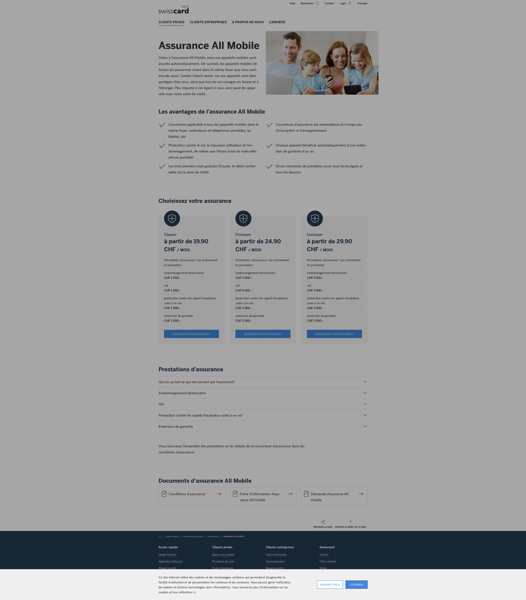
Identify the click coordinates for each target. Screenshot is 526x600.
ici (194, 592)
